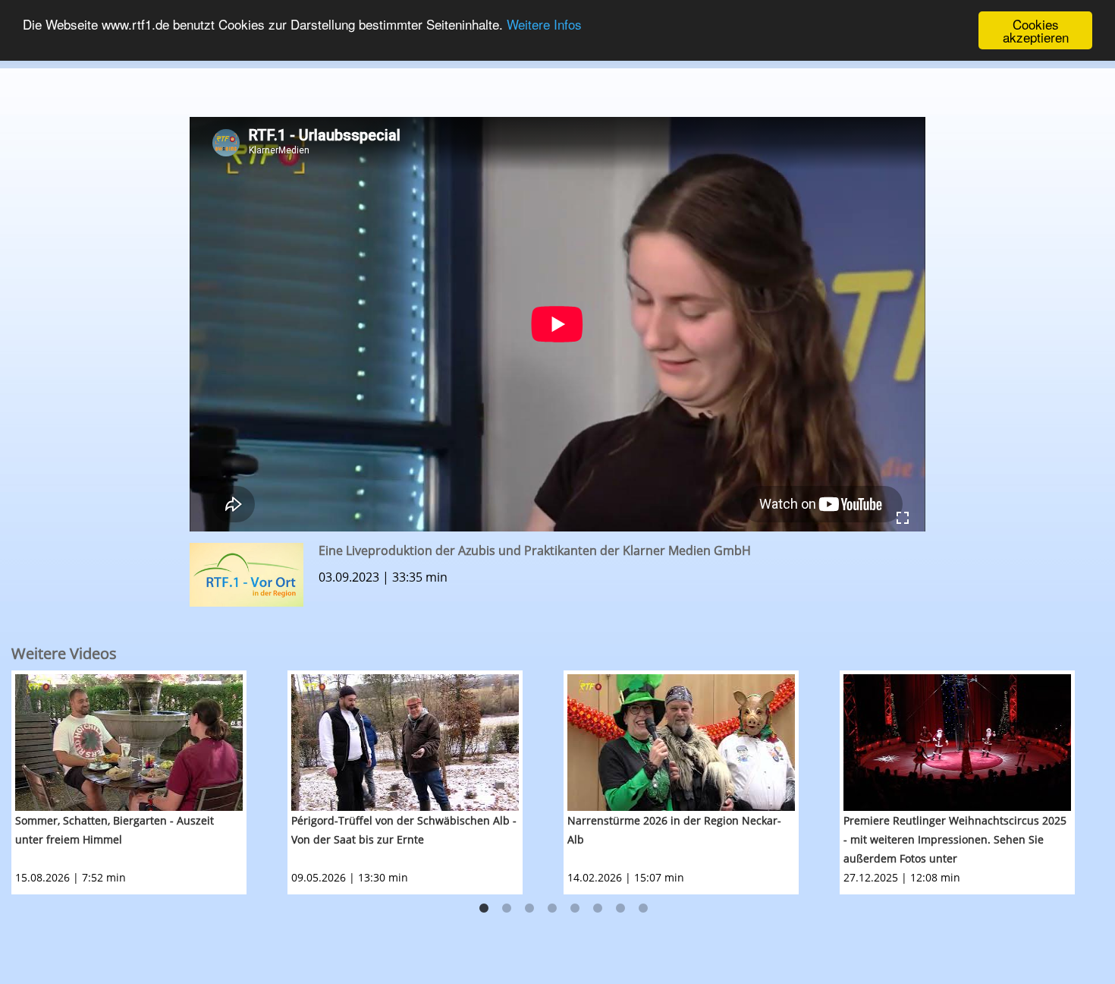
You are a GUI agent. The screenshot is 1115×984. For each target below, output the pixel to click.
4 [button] (552, 908)
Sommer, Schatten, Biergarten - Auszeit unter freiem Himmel (114, 830)
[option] (149, 782)
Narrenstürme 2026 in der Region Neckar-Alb (674, 830)
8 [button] (643, 908)
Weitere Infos (544, 24)
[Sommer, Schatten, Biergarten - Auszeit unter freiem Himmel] (129, 742)
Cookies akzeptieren (1036, 30)
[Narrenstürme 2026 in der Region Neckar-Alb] (681, 742)
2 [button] (506, 908)
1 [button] (484, 908)
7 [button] (620, 908)
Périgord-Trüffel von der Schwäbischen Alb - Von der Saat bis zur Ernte (404, 830)
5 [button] (575, 908)
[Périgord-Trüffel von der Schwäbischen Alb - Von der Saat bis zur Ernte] (405, 742)
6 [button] (597, 908)
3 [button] (529, 908)
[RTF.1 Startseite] (557, 61)
